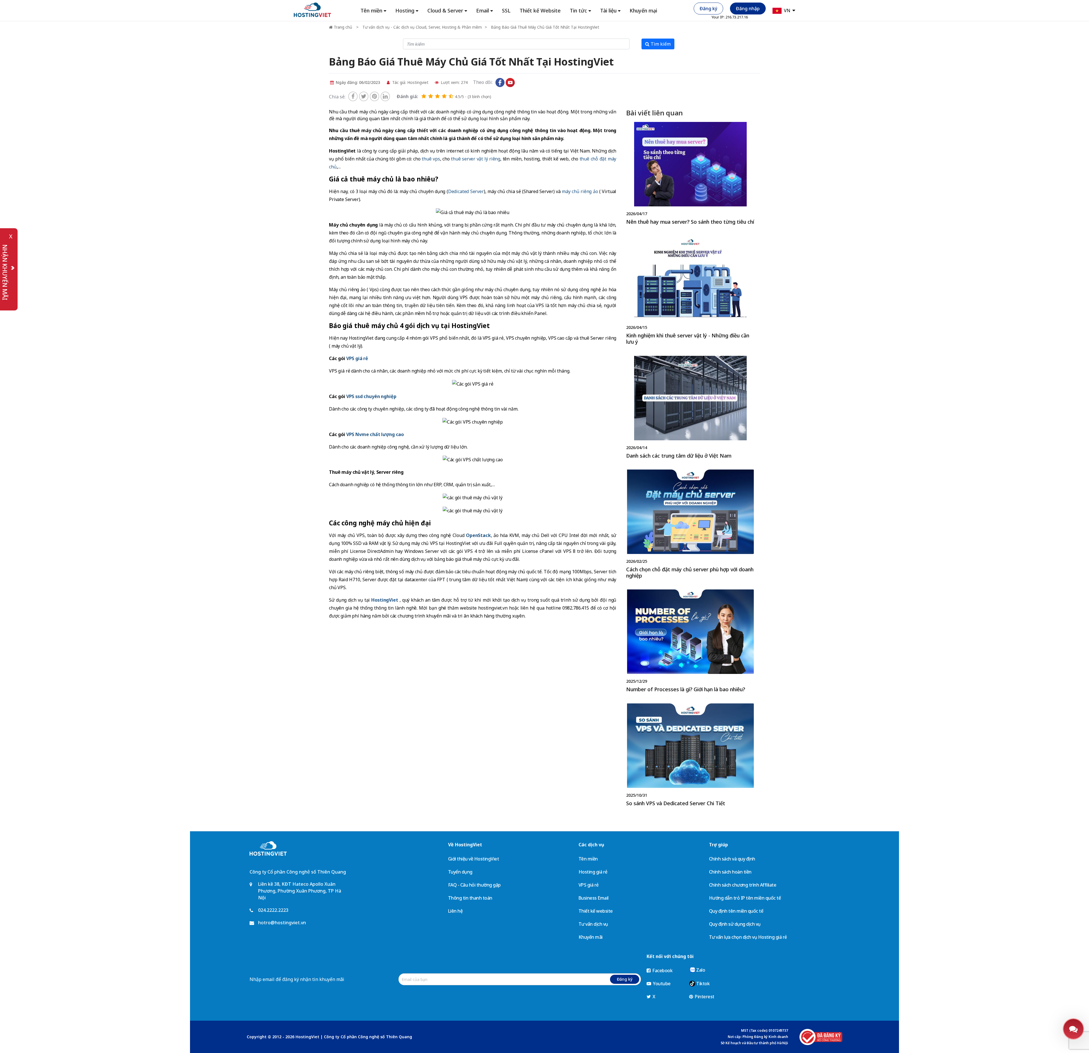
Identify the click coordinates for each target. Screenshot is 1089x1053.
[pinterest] (374, 96)
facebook (500, 82)
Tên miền (588, 859)
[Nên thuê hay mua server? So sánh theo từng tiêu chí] (690, 174)
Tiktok (702, 983)
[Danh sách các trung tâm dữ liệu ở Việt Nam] (690, 408)
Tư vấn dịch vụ (593, 924)
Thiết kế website (596, 911)
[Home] (312, 9)
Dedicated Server (466, 191)
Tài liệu (608, 10)
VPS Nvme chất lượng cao (375, 434)
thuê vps (431, 159)
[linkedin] (385, 96)
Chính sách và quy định (732, 859)
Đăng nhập (748, 8)
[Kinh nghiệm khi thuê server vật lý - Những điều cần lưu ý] (690, 291)
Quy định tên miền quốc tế (736, 911)
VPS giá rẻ (589, 885)
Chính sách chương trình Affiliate (742, 885)
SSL (506, 10)
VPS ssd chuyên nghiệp (371, 396)
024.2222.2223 (273, 910)
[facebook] (353, 96)
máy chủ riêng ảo (580, 191)
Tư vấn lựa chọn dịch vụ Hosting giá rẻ (748, 937)
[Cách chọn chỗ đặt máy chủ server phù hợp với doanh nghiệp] (690, 525)
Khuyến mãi (591, 937)
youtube (510, 82)
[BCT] (820, 1037)
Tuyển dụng (460, 872)
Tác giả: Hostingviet (410, 82)
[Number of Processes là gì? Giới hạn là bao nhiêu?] (690, 642)
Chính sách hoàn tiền (730, 872)
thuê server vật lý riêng (475, 159)
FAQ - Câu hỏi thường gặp (474, 885)
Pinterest (704, 996)
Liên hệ (455, 911)
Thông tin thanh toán (470, 898)
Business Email (594, 898)
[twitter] (363, 96)
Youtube (661, 983)
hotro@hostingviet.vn (282, 922)
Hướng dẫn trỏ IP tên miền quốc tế (745, 898)
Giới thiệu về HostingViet (473, 859)
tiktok (520, 82)
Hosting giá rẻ (593, 872)
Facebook (662, 970)
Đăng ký (708, 8)
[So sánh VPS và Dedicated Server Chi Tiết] (690, 756)
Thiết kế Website (540, 10)
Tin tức (578, 10)
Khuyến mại (643, 10)
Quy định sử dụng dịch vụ (735, 924)
